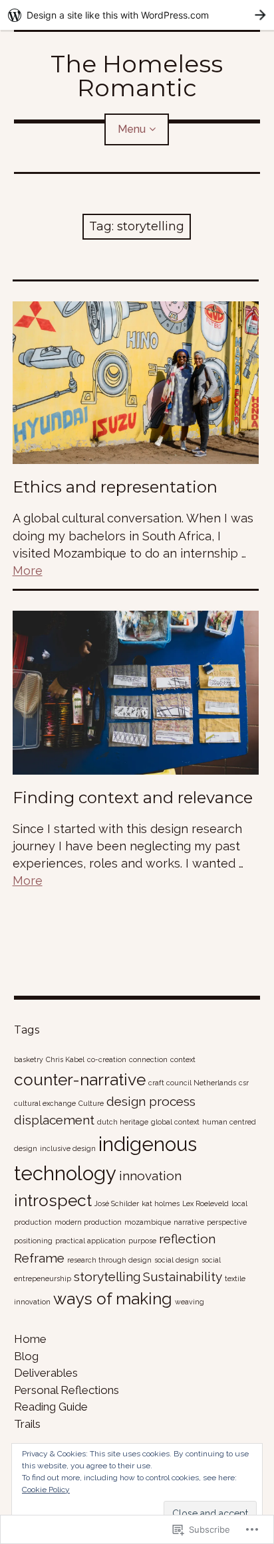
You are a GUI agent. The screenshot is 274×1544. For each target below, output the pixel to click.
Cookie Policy (46, 1489)
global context (175, 1122)
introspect (53, 1200)
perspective (227, 1222)
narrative (189, 1222)
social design (176, 1260)
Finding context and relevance (133, 797)
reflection (187, 1238)
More (28, 571)
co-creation (106, 1059)
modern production (88, 1222)
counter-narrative (80, 1079)
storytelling (107, 1276)
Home (30, 1339)
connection (148, 1059)
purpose (142, 1241)
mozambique (147, 1222)
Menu (132, 129)
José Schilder (116, 1203)
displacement (54, 1120)
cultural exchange (45, 1103)
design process (151, 1101)
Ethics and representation (115, 487)
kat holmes (161, 1203)
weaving (189, 1302)
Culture (91, 1103)
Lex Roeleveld (205, 1203)
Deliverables (46, 1372)
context (183, 1059)
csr (244, 1083)
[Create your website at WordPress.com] (137, 15)
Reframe (39, 1258)
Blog (26, 1356)
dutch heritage (122, 1122)
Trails (27, 1423)
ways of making (112, 1298)
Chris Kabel (65, 1059)
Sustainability (182, 1276)
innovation (150, 1175)
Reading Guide (51, 1406)
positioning (33, 1241)
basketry (28, 1059)
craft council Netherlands (192, 1083)
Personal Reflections (66, 1390)
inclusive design (68, 1148)
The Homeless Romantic (137, 75)
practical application (90, 1241)
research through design (109, 1260)
